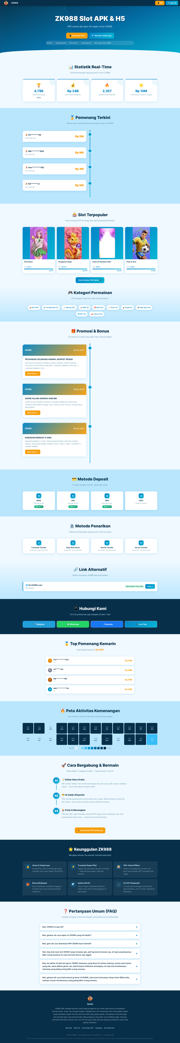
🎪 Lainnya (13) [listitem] (96, 314)
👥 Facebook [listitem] (107, 624)
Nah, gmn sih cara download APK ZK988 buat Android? (66, 943)
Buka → (150, 586)
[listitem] (90, 926)
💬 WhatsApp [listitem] (73, 624)
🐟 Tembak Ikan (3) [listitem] (51, 307)
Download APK (87, 1028)
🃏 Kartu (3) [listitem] (113, 307)
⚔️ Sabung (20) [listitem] (69, 307)
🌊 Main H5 (172, 3)
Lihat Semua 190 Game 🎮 (90, 280)
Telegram (98, 1028)
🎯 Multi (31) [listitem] (98, 307)
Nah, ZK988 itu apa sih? (53, 927)
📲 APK (160, 3)
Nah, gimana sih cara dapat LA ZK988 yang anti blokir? (66, 935)
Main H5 (77, 1028)
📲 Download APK (77, 35)
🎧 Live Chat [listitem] (141, 624)
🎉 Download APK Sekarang (90, 830)
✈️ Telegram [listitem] (39, 624)
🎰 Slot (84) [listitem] (34, 307)
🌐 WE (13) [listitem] (82, 314)
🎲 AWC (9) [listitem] (84, 307)
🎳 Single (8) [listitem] (127, 307)
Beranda (69, 1028)
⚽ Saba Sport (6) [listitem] (143, 307)
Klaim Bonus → (32, 373)
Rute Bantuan (109, 1028)
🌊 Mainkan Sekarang (101, 35)
